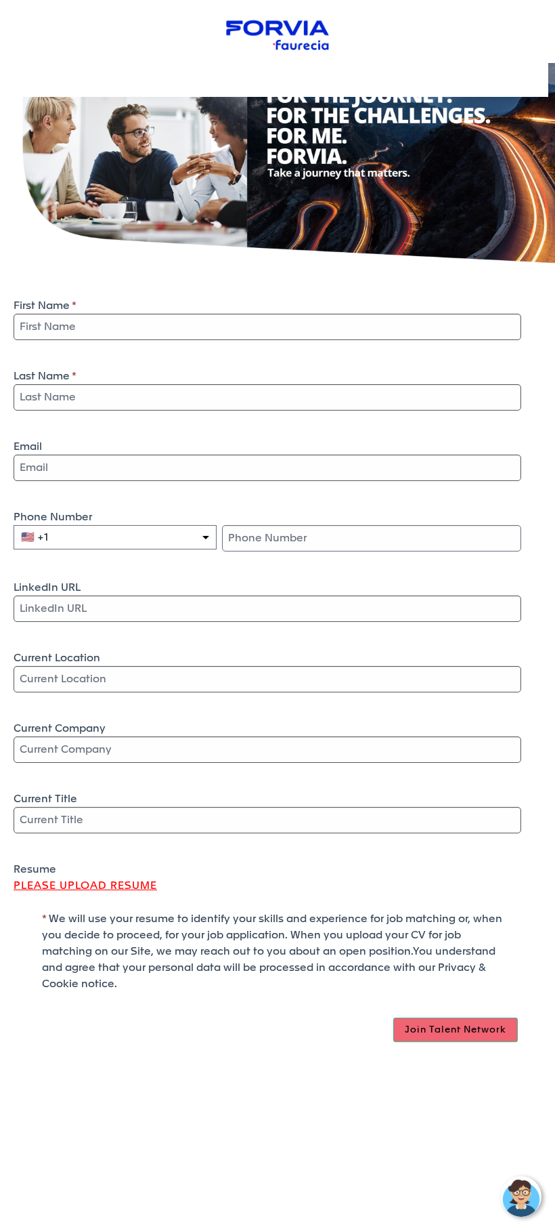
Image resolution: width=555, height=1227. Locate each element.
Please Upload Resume (85, 885)
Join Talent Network (455, 1030)
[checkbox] (28, 918)
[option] (34, 537)
